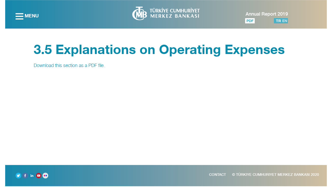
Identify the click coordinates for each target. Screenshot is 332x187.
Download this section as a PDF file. (69, 65)
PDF (249, 20)
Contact (217, 174)
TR (278, 20)
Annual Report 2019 (267, 14)
